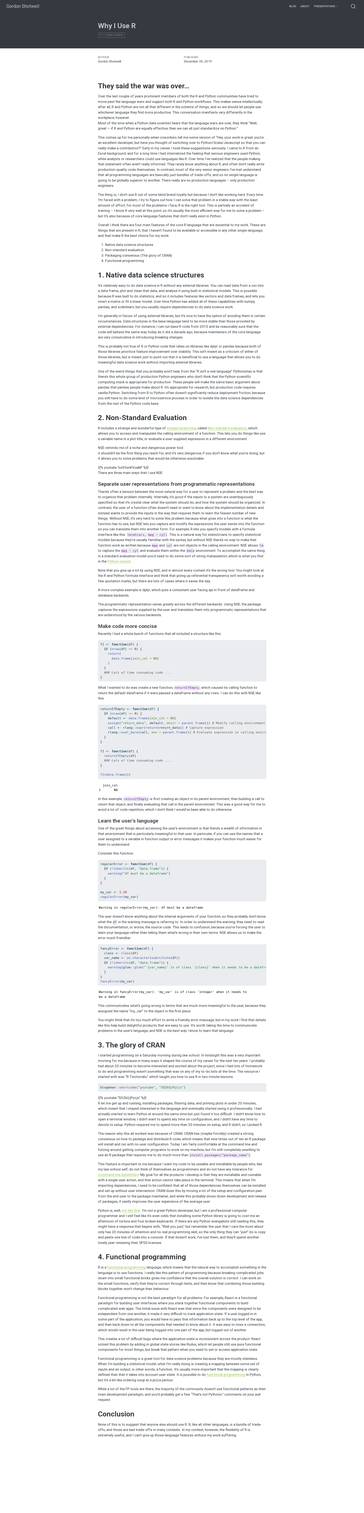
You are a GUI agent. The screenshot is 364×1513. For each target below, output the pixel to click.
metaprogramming (182, 428)
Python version (119, 561)
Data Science (115, 35)
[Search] (353, 6)
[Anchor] (258, 483)
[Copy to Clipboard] (264, 641)
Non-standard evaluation (227, 428)
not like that (131, 1210)
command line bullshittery (118, 1175)
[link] (326, 6)
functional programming (126, 1267)
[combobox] (353, 6)
